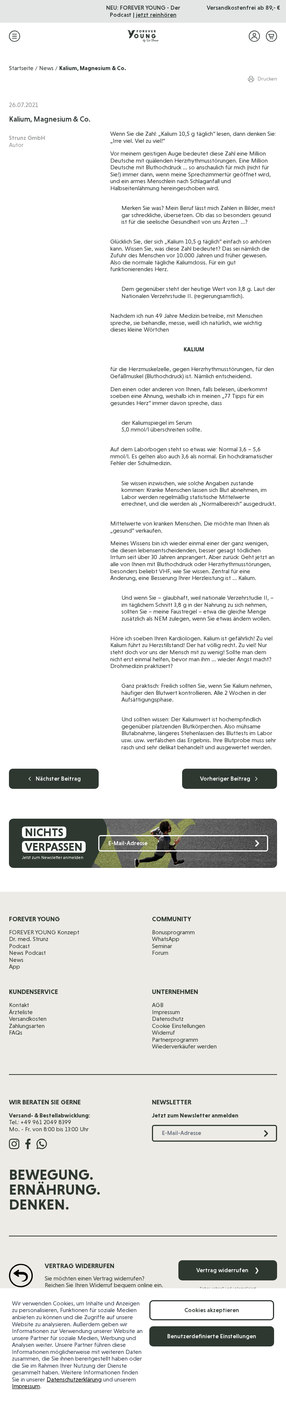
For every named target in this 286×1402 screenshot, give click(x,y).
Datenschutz (168, 1018)
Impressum (26, 1386)
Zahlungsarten (27, 1025)
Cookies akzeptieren (211, 1310)
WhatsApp (165, 938)
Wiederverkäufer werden (184, 1046)
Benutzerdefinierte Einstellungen (211, 1336)
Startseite (21, 68)
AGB (157, 1005)
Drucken (267, 79)
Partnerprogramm (175, 1039)
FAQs (15, 1032)
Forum (160, 952)
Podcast (19, 946)
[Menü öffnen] (14, 36)
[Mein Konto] (254, 36)
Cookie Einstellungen (178, 1025)
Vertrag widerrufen (227, 1270)
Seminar (162, 946)
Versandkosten (28, 1018)
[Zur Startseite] (143, 36)
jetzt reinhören (156, 14)
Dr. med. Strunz (28, 938)
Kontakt (19, 1005)
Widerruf (163, 1032)
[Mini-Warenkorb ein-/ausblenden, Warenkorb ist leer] (271, 36)
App (14, 966)
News (46, 68)
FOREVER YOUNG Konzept (44, 932)
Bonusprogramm (173, 932)
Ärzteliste (21, 1012)
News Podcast (27, 952)
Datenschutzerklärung (74, 1379)
